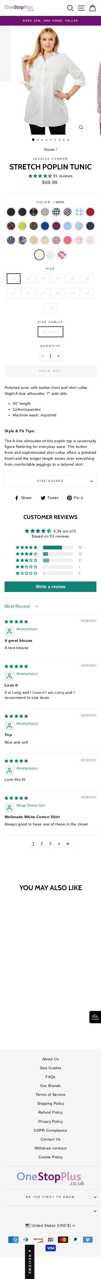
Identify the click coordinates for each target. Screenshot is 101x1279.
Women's (50, 332)
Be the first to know (50, 1197)
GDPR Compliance (50, 1130)
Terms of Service (50, 1095)
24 (13, 293)
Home (49, 150)
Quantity (50, 345)
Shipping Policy (50, 1104)
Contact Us (50, 1139)
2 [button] (42, 844)
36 (50, 308)
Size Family (50, 321)
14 (28, 279)
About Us (50, 1059)
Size (50, 268)
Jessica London (50, 158)
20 (72, 279)
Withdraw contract (50, 1148)
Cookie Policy (50, 1157)
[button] (41, 176)
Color (50, 202)
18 (58, 279)
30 (58, 293)
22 (87, 279)
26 (28, 293)
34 (87, 293)
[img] (16, 622)
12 (13, 279)
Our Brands (50, 1086)
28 (43, 293)
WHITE (39, 255)
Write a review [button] (50, 586)
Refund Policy (50, 1112)
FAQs (50, 1077)
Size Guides (50, 480)
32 (72, 293)
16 (43, 279)
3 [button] (50, 844)
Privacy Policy (50, 1122)
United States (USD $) (51, 1226)
